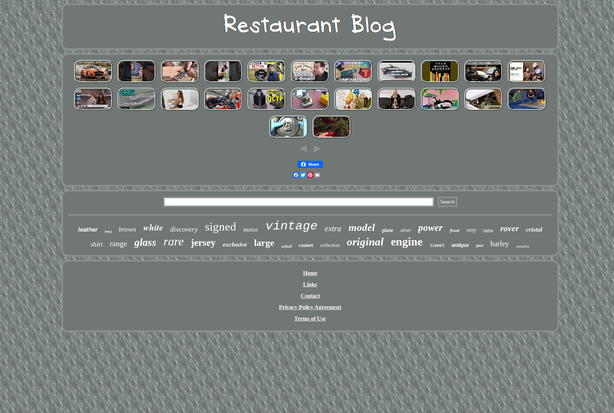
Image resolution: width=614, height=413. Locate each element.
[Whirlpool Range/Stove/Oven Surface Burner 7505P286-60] (484, 110)
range (118, 243)
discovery (184, 229)
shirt (97, 244)
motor (250, 229)
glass (145, 242)
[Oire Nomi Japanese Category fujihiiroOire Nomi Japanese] (180, 83)
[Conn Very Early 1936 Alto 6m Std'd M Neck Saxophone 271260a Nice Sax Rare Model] (397, 110)
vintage (291, 226)
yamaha (522, 246)
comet (306, 245)
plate (387, 230)
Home (310, 273)
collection (330, 245)
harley (499, 243)
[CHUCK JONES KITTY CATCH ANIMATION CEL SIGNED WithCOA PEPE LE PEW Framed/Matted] (440, 110)
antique (460, 245)
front (454, 230)
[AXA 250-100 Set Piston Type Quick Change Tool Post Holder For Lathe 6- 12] (267, 110)
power (430, 227)
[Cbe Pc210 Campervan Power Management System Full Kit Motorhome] (180, 110)
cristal (534, 229)
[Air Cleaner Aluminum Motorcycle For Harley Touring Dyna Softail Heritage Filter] (223, 110)
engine (406, 241)
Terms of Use (310, 319)
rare (173, 241)
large (264, 243)
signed (220, 226)
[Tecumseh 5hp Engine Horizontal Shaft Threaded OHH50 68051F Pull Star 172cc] (288, 138)
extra (333, 228)
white (153, 227)
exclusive (235, 244)
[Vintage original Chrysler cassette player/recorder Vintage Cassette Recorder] (137, 83)
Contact (310, 296)
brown (127, 229)
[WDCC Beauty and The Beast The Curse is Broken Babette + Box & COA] (354, 110)
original (365, 241)
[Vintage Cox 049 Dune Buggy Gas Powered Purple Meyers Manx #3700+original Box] (397, 83)
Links (310, 284)
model (362, 227)
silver (405, 230)
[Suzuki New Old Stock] (137, 110)
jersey (203, 242)
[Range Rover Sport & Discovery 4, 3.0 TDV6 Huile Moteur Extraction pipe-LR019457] (484, 83)
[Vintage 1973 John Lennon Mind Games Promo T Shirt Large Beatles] (527, 83)
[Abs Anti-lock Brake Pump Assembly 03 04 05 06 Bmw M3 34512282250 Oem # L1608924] (354, 83)
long (108, 231)
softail (286, 246)
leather (88, 229)
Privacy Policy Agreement (310, 307)
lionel (437, 245)
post (479, 245)
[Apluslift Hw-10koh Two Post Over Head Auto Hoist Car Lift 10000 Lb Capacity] (527, 110)
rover (509, 228)
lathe (488, 230)
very (471, 230)
